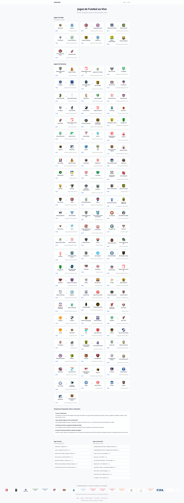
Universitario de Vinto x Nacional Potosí (66, 467)
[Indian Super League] (128, 490)
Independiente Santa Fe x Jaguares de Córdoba (106, 450)
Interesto (57, 2)
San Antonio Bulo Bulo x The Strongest (104, 460)
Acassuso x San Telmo (100, 457)
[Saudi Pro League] (109, 490)
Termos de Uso (104, 498)
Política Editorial (89, 498)
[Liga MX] (42, 490)
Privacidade (96, 498)
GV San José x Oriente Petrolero (64, 457)
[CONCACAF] (167, 490)
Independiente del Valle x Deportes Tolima (105, 446)
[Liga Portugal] (13, 490)
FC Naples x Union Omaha (101, 477)
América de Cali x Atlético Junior (103, 474)
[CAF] (176, 490)
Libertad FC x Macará (61, 446)
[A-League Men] (99, 490)
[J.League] (71, 490)
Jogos (124, 2)
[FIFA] (138, 490)
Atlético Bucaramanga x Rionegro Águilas (66, 464)
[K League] (80, 490)
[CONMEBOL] (157, 490)
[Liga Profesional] (61, 490)
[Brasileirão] (51, 490)
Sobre (128, 2)
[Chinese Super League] (90, 490)
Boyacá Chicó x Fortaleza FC (102, 464)
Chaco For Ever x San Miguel (102, 453)
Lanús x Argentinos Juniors (63, 450)
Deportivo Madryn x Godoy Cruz (64, 460)
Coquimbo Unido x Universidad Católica (105, 467)
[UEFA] (147, 490)
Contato (82, 498)
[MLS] (32, 490)
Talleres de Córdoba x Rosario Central (65, 453)
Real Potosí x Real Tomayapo (102, 470)
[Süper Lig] (119, 490)
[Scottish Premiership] (23, 490)
